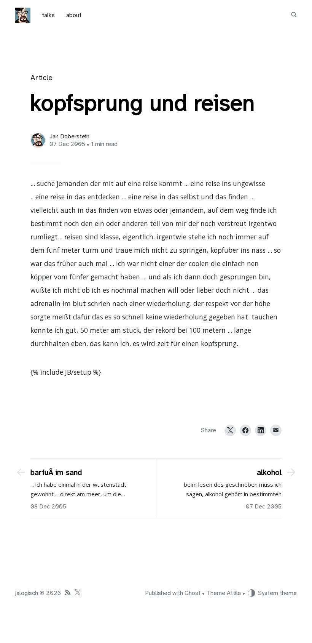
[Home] (22, 15)
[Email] (276, 430)
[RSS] (68, 593)
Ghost (193, 593)
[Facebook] (245, 430)
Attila (234, 593)
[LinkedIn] (260, 430)
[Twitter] (230, 430)
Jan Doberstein (69, 136)
